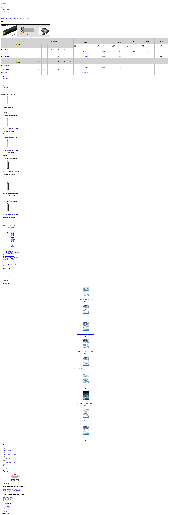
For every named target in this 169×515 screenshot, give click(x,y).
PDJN (12, 235)
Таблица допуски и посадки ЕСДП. (11, 500)
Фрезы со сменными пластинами (10, 257)
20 (6, 78)
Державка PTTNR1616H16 (11, 214)
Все (4, 78)
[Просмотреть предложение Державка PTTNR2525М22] (7, 169)
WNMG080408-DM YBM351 (9, 458)
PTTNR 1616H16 (5, 49)
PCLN (12, 233)
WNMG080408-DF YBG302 (9, 454)
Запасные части (6, 265)
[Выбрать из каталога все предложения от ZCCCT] (15, 481)
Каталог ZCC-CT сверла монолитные (85, 403)
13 (5, 91)
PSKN (12, 240)
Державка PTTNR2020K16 (11, 193)
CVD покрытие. (6, 506)
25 (7, 78)
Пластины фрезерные (8, 258)
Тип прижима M (12, 247)
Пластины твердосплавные (9, 227)
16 (5, 78)
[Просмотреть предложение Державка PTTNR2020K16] (7, 190)
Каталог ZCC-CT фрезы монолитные (86, 351)
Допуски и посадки (7, 497)
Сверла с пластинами (8, 262)
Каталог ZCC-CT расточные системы (85, 420)
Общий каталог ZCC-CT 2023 (86, 299)
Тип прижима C (12, 250)
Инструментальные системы (9, 264)
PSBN (12, 238)
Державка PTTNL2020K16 (10, 128)
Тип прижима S (12, 248)
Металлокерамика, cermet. (9, 509)
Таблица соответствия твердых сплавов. (12, 489)
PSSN (12, 241)
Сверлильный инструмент (9, 260)
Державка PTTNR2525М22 (11, 171)
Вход (11, 6)
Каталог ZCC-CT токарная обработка (85, 334)
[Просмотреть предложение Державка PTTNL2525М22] (7, 104)
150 (9, 83)
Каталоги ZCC (6, 14)
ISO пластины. (6, 491)
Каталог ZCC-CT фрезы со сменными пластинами (85, 316)
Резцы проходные (18, 18)
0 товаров (8, 9)
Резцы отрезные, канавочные (12, 252)
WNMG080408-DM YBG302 (9, 462)
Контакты (5, 15)
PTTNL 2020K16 (5, 69)
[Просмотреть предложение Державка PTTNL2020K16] (7, 126)
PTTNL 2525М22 (5, 72)
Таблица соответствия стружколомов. (11, 490)
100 (6, 83)
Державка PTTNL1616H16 (10, 150)
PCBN (12, 234)
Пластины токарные (7, 254)
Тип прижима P (26, 18)
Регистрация (16, 6)
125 (7, 83)
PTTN (32, 18)
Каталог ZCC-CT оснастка (86, 386)
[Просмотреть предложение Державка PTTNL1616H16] (7, 147)
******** (86, 438)
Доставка (5, 12)
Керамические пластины (8, 256)
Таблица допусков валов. (9, 498)
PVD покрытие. (6, 507)
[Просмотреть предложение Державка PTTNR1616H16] (7, 212)
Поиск (4, 16)
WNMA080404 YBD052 (8, 450)
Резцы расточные (10, 251)
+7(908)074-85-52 (4, 1)
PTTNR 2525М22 (5, 56)
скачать (85, 301)
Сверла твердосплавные (8, 263)
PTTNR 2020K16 (5, 53)
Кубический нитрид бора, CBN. (10, 508)
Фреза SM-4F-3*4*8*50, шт (9, 466)
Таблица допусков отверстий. (10, 499)
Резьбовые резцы (9, 253)
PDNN (12, 237)
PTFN (12, 243)
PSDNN (13, 239)
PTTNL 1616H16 (5, 65)
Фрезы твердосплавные (8, 259)
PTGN (12, 245)
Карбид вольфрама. (7, 511)
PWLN (12, 246)
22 (6, 91)
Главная (5, 11)
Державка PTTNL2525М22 (11, 107)
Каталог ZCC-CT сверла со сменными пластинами (85, 368)
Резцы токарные (8, 18)
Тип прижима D (12, 231)
